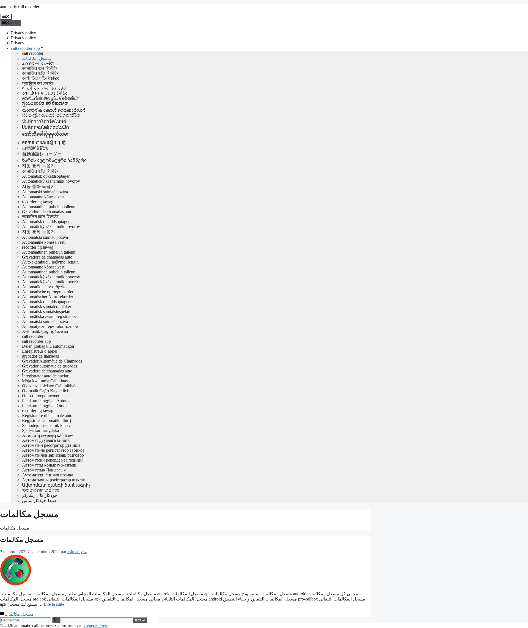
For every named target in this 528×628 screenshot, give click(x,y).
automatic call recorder (19, 6)
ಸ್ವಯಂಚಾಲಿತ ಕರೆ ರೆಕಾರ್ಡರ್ (45, 103)
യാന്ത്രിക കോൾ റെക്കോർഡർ (53, 110)
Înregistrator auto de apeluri (46, 376)
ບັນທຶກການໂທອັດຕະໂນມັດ (45, 127)
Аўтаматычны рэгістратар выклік (53, 480)
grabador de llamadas (40, 356)
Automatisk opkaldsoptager (46, 176)
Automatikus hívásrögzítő (44, 286)
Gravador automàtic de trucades (49, 366)
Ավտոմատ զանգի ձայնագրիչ (56, 485)
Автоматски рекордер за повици (52, 460)
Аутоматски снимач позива (47, 475)
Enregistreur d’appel (39, 351)
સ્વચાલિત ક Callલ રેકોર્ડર (44, 93)
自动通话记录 (35, 148)
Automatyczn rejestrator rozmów (50, 326)
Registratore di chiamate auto (47, 415)
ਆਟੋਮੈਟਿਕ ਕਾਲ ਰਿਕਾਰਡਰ (44, 88)
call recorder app (25, 48)
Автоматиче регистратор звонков (53, 450)
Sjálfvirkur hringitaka (40, 430)
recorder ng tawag (37, 201)
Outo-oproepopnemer (40, 395)
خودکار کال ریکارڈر (39, 495)
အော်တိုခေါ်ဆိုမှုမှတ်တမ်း (45, 134)
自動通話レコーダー (42, 154)
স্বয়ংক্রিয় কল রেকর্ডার (37, 83)
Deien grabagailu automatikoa (48, 346)
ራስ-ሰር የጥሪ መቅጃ (38, 63)
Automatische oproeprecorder (47, 291)
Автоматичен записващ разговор (53, 455)
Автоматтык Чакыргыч (44, 470)
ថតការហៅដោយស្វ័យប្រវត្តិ (44, 142)
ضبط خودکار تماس (39, 500)
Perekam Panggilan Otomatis (47, 405)
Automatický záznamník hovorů (50, 281)
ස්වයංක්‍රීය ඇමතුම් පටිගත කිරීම (51, 115)
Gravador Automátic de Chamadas (52, 361)
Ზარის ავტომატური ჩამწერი (54, 160)
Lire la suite (54, 604)
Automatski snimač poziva (45, 192)
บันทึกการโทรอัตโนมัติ (44, 121)
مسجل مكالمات (36, 58)
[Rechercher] (56, 620)
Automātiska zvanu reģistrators (49, 316)
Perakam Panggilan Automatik (48, 400)
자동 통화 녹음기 (38, 165)
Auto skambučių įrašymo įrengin (50, 262)
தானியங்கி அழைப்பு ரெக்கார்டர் (50, 98)
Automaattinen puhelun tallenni (49, 206)
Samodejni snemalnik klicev (46, 425)
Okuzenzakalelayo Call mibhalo (50, 385)
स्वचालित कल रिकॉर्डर (39, 68)
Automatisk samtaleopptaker (46, 306)
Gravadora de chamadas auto (47, 211)
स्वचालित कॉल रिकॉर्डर (40, 73)
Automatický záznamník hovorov (51, 181)
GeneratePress (96, 625)
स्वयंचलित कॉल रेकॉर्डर (40, 78)
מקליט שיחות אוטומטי (40, 490)
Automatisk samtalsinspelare (46, 311)
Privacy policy (23, 33)
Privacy (17, 42)
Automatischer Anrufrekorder (47, 296)
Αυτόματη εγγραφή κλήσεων (47, 435)
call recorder (32, 53)
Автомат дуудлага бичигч (46, 440)
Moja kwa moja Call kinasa (46, 381)
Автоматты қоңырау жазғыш (49, 465)
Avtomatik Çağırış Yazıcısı (45, 331)
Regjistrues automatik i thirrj (46, 420)
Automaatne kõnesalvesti (43, 196)
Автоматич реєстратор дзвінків (51, 445)
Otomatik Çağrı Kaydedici (45, 390)
